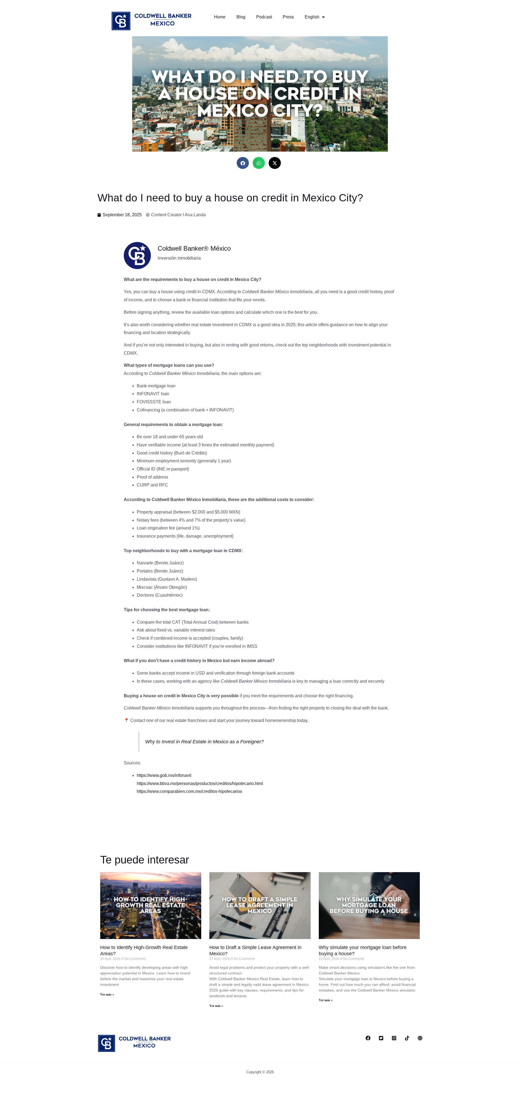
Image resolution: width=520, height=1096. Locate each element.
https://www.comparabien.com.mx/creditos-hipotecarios (189, 791)
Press (288, 17)
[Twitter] (381, 1038)
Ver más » (107, 994)
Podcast (264, 17)
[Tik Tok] (407, 1038)
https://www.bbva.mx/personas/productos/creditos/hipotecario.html (200, 783)
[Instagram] (394, 1038)
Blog (240, 17)
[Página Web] (420, 1038)
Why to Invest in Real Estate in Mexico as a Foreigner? (204, 741)
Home (220, 17)
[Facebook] (368, 1038)
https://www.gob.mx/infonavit (164, 775)
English (312, 17)
